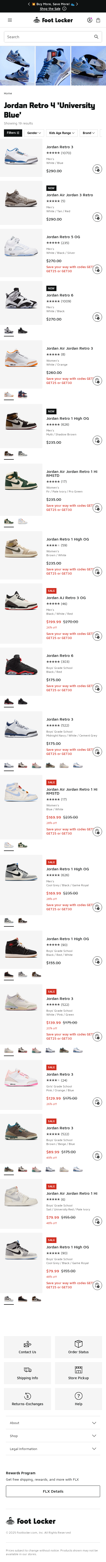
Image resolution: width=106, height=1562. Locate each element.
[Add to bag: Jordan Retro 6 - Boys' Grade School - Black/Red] (97, 688)
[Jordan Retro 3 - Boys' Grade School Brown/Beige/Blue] (50, 765)
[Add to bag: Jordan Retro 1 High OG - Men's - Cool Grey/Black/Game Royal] (97, 907)
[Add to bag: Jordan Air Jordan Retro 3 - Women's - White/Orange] (97, 380)
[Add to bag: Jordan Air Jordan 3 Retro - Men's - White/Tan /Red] (97, 217)
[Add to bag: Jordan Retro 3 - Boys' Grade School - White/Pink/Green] (97, 1036)
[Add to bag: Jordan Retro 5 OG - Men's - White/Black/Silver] (97, 269)
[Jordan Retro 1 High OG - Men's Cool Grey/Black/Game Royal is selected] (9, 921)
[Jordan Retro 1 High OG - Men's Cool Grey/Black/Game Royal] (23, 454)
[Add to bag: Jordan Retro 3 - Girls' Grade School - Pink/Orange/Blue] (97, 1102)
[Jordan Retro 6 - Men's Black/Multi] (23, 330)
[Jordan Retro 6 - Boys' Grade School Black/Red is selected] (9, 701)
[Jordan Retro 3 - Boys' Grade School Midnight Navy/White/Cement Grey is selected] (9, 765)
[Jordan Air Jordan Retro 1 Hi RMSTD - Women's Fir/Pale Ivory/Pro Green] (23, 845)
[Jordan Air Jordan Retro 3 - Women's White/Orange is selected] (9, 394)
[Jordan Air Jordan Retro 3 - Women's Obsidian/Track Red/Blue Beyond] (23, 394)
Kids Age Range (60, 133)
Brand (87, 133)
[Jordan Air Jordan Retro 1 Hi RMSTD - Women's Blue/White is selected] (9, 845)
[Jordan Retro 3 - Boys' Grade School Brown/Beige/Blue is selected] (9, 1169)
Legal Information (23, 1449)
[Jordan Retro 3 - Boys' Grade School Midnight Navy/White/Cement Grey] (50, 1050)
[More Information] (64, 9)
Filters (11, 133)
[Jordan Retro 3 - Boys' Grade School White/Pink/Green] (64, 765)
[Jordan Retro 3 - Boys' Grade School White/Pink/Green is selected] (9, 1050)
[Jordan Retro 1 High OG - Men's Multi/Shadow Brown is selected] (9, 454)
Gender (32, 133)
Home (8, 93)
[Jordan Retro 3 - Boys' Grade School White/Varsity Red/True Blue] (78, 765)
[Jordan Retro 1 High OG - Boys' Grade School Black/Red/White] (23, 1299)
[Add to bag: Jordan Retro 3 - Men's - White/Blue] (97, 169)
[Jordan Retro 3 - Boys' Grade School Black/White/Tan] (23, 765)
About (14, 1423)
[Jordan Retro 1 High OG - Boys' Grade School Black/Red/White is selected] (9, 974)
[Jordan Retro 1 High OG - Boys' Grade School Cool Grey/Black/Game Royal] (23, 974)
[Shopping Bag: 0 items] (98, 20)
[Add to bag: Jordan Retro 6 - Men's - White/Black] (97, 317)
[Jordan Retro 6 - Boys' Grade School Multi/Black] (23, 701)
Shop (14, 1436)
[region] (53, 6)
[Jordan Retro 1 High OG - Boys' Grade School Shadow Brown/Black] (36, 974)
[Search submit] (96, 36)
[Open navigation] (10, 20)
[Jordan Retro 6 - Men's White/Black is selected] (9, 330)
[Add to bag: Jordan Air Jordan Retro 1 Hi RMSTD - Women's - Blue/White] (97, 831)
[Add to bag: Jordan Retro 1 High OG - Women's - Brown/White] (97, 571)
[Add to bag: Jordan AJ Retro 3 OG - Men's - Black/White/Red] (97, 636)
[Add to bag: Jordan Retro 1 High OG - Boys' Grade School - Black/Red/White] (97, 961)
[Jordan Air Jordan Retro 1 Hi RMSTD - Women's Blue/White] (23, 521)
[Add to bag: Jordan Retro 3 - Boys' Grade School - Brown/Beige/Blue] (97, 1155)
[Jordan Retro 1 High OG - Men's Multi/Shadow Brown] (23, 921)
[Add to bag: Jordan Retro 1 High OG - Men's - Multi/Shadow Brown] (97, 440)
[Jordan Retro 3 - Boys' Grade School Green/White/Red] (36, 765)
